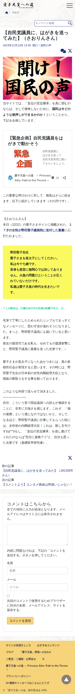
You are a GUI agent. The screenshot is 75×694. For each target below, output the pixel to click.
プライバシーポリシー (18, 676)
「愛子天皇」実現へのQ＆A (35, 652)
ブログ (15, 12)
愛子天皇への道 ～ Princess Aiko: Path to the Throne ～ (37, 667)
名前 (10, 563)
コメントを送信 (20, 620)
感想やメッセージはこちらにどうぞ (28, 682)
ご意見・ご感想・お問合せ (21, 659)
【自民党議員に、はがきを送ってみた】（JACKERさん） (37, 473)
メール (11, 579)
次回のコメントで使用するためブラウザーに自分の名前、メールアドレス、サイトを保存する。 (36, 605)
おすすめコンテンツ (48, 645)
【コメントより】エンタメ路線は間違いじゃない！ (38, 484)
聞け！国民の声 (41, 45)
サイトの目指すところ (18, 645)
